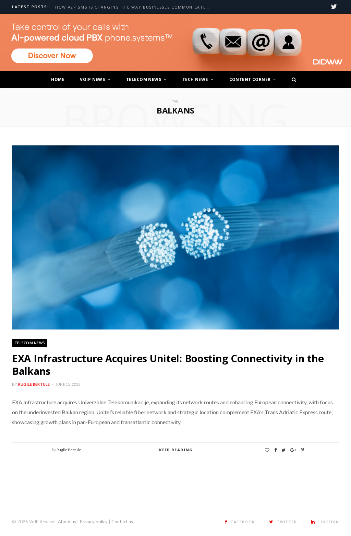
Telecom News (143, 79)
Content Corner (250, 79)
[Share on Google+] (293, 450)
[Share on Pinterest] (302, 450)
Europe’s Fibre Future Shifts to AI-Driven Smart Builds (125, 7)
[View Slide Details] (175, 43)
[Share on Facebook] (275, 450)
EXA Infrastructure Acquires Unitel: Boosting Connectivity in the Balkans (168, 365)
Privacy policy (94, 521)
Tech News (195, 79)
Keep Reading (176, 449)
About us (67, 521)
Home (57, 79)
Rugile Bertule (34, 384)
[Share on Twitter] (283, 450)
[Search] (292, 79)
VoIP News (92, 79)
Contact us (122, 521)
